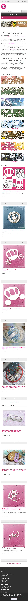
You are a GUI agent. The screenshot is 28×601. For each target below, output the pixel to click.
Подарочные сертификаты (6, 586)
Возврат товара (4, 581)
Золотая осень (14, 139)
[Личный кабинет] (20, 1)
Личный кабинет (4, 591)
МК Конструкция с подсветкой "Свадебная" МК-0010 (13, 347)
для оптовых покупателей (19, 62)
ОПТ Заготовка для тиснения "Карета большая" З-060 (12, 308)
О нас (2, 571)
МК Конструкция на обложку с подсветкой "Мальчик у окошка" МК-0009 (13, 386)
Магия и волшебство (14, 106)
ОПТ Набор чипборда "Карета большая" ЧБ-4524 (12, 269)
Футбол (14, 117)
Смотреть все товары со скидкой (13, 563)
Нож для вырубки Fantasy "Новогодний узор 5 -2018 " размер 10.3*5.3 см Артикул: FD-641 (14, 470)
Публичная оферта (4, 575)
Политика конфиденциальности (7, 574)
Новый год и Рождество (14, 128)
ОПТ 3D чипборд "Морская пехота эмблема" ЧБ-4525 (13, 230)
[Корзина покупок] (24, 1)
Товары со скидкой (4, 587)
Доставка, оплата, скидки (6, 572)
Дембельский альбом (14, 95)
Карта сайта (3, 582)
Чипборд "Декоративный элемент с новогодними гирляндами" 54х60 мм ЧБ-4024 (11, 509)
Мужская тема (14, 161)
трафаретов (23, 36)
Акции (2, 576)
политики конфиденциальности (18, 596)
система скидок (12, 43)
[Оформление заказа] (25, 1)
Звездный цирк (14, 150)
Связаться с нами (4, 580)
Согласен (14, 599)
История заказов (4, 592)
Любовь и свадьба (14, 84)
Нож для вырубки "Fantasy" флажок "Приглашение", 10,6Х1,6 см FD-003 (11, 431)
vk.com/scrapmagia (12, 49)
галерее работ (21, 52)
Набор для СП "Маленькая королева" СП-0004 (12, 191)
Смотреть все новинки (13, 401)
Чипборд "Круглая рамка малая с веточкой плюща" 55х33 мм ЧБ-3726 (13, 548)
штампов (18, 36)
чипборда (9, 36)
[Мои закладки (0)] (22, 1)
